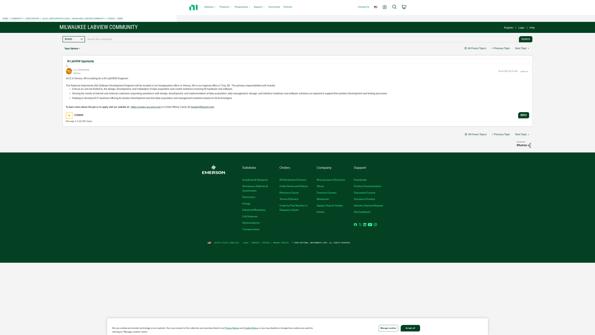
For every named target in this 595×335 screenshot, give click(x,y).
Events (320, 211)
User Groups (32, 18)
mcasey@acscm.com (202, 107)
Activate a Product (364, 199)
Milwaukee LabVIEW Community (88, 18)
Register (508, 27)
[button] (69, 115)
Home (5, 18)
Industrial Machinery (254, 209)
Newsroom (323, 199)
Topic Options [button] (71, 48)
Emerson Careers (326, 192)
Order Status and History (294, 186)
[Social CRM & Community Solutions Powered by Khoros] (524, 144)
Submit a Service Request (368, 205)
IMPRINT (255, 242)
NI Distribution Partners (293, 179)
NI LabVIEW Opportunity (80, 61)
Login (521, 27)
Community (17, 18)
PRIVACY (266, 242)
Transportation (250, 229)
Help (532, 27)
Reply (523, 115)
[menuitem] (210, 7)
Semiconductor (251, 222)
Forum (111, 18)
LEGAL (245, 242)
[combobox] (301, 39)
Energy (246, 203)
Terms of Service (289, 199)
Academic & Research (255, 179)
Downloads (360, 179)
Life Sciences (250, 216)
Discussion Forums (364, 192)
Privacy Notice (232, 327)
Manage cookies (281, 242)
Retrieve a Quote (289, 192)
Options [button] (523, 71)
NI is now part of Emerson (331, 179)
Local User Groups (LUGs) (56, 18)
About (320, 186)
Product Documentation (367, 186)
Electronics (248, 197)
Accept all (410, 328)
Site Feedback (362, 211)
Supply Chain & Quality (330, 205)
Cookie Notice (251, 327)
